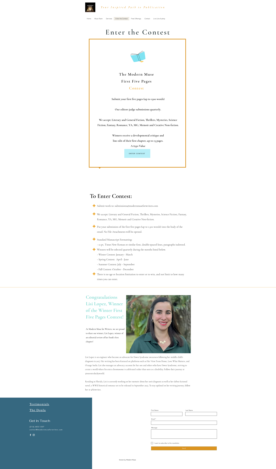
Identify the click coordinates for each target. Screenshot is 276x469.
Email (153, 419)
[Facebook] (30, 435)
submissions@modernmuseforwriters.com (136, 205)
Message (154, 427)
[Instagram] (33, 435)
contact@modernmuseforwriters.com (46, 430)
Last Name (189, 410)
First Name (154, 410)
